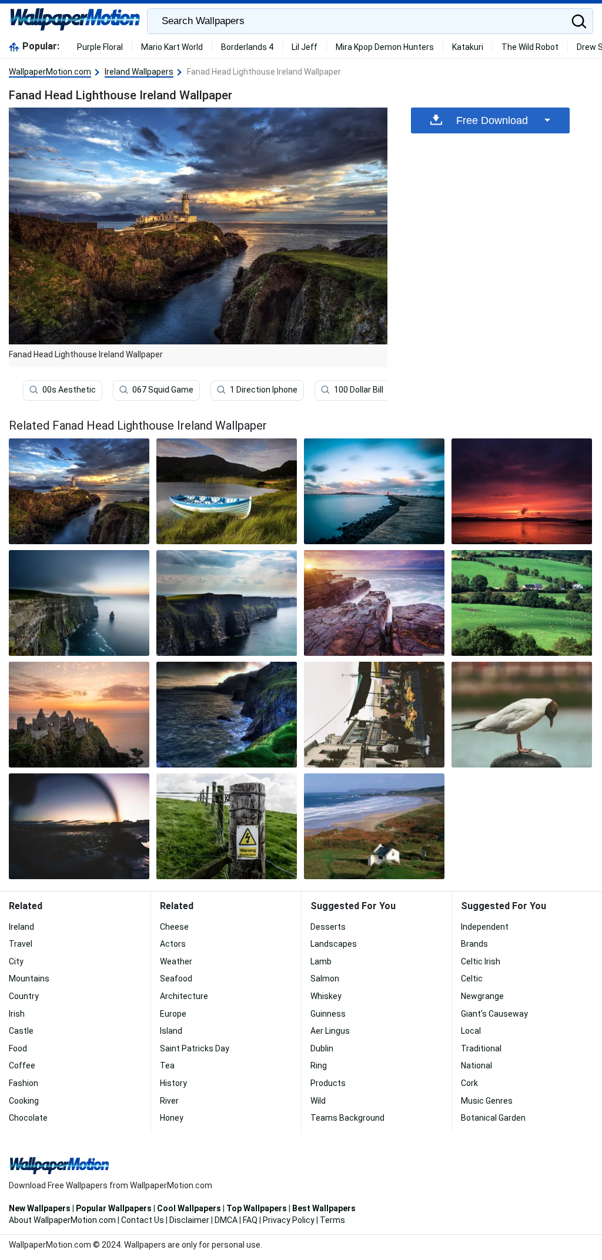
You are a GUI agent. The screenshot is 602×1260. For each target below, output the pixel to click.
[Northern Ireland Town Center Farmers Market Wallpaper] (374, 715)
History (173, 1083)
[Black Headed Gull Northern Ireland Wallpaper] (522, 715)
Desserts (328, 926)
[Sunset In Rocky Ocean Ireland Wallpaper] (374, 603)
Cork (469, 1083)
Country (24, 996)
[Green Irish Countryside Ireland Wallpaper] (522, 603)
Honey (171, 1117)
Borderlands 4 (247, 47)
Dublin (321, 1048)
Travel (20, 944)
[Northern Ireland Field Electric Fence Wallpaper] (226, 826)
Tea (167, 1065)
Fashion (23, 1083)
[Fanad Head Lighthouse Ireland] (79, 491)
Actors (173, 944)
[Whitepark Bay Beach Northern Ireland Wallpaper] (374, 826)
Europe (173, 1013)
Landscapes (333, 944)
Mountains (29, 978)
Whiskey (326, 996)
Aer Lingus (330, 1031)
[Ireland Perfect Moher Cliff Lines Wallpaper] (226, 603)
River (169, 1100)
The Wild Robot (529, 47)
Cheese (174, 926)
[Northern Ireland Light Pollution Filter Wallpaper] (79, 826)
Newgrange (482, 996)
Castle (21, 1031)
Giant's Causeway (494, 1013)
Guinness (328, 1013)
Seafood (176, 978)
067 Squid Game (162, 389)
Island (171, 1031)
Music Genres (487, 1100)
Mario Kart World (172, 47)
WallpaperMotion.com (50, 71)
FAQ (250, 1220)
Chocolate (28, 1117)
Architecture (184, 996)
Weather (176, 961)
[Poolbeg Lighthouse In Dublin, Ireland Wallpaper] (374, 491)
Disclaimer (189, 1220)
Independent (485, 926)
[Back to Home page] (75, 21)
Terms (332, 1220)
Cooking (24, 1100)
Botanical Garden (493, 1117)
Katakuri (467, 47)
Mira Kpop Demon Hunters (385, 47)
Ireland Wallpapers (139, 71)
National (476, 1065)
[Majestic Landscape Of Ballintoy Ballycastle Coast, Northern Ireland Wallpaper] (226, 715)
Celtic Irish (480, 961)
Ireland (21, 926)
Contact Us (142, 1220)
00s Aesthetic (69, 389)
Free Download (492, 120)
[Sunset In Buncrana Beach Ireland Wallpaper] (522, 491)
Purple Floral (100, 47)
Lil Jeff (304, 47)
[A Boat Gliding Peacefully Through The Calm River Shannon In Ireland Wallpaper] (226, 491)
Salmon (324, 978)
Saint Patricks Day (194, 1048)
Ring (318, 1065)
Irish (17, 1013)
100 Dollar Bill (358, 389)
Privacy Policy (289, 1220)
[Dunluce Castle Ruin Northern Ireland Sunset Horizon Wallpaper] (79, 715)
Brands (474, 944)
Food (18, 1048)
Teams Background (347, 1117)
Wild (318, 1100)
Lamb (321, 961)
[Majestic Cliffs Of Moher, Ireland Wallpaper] (79, 603)
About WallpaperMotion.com (62, 1220)
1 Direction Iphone (263, 389)
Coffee (22, 1065)
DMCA (226, 1220)
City (16, 961)
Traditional (481, 1048)
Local (471, 1031)
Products (328, 1083)
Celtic (472, 978)
